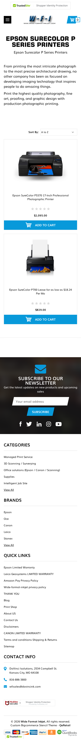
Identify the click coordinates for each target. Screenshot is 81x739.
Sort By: (33, 132)
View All (9, 490)
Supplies (9, 476)
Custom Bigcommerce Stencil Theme (34, 725)
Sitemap (9, 646)
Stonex (8, 538)
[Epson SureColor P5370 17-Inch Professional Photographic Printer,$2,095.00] (40, 163)
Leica (7, 532)
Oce (6, 518)
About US (10, 613)
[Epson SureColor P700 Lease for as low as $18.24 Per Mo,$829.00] (40, 258)
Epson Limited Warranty (19, 567)
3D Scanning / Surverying (20, 463)
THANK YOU (11, 593)
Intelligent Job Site (15, 483)
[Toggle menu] (7, 19)
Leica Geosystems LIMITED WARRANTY (28, 574)
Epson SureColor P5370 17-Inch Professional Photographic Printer (40, 197)
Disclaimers (11, 626)
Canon (8, 525)
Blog (7, 600)
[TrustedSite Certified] (40, 5)
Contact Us (11, 620)
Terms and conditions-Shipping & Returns (30, 639)
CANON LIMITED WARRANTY (22, 633)
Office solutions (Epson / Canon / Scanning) (32, 470)
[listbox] (58, 132)
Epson (8, 512)
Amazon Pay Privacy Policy (21, 580)
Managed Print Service (18, 457)
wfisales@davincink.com (25, 686)
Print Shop (10, 607)
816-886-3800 (17, 679)
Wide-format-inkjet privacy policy (25, 587)
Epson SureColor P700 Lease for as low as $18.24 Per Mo (40, 291)
